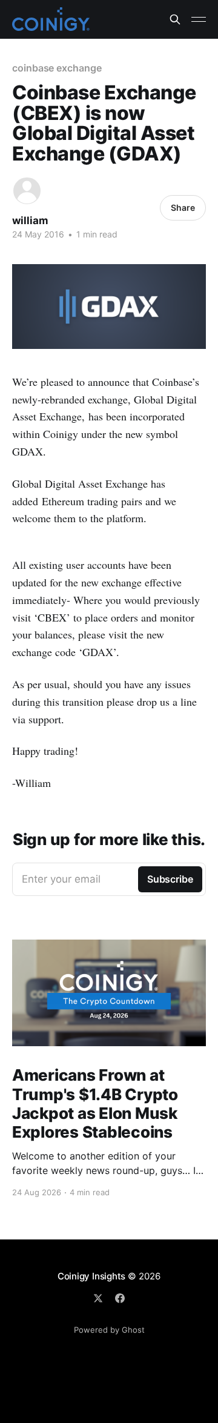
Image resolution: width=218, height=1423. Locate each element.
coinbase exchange (57, 68)
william (30, 220)
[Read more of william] (27, 191)
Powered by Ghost (109, 1330)
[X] (98, 1298)
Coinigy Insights (91, 1276)
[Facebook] (120, 1298)
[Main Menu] (199, 19)
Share (183, 207)
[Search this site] (175, 19)
